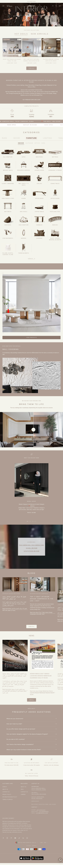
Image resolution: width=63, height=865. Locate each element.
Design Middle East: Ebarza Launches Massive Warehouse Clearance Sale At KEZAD (41, 676)
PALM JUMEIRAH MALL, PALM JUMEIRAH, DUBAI (31, 545)
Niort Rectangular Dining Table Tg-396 (12, 60)
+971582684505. (44, 811)
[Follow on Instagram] (7, 838)
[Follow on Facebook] (3, 838)
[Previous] (3, 273)
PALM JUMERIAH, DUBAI (39, 789)
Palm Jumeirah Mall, (39, 788)
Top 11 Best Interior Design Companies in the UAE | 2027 (41, 599)
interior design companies (39, 593)
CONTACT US (5, 791)
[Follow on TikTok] (19, 838)
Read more (14, 609)
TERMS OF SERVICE (7, 799)
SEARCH (4, 786)
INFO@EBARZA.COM (42, 813)
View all (31, 68)
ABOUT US (5, 789)
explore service (31, 19)
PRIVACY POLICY (6, 794)
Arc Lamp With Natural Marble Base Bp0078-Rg (31, 60)
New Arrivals (39, 34)
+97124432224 (40, 809)
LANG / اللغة (43, 842)
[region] (31, 14)
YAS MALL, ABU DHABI (31, 548)
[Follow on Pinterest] (11, 838)
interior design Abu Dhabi (11, 593)
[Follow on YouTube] (15, 838)
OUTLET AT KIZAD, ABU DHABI (31, 551)
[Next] (3, 333)
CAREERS (23, 794)
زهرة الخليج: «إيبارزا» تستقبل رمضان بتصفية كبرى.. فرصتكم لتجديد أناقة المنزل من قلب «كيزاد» (14, 676)
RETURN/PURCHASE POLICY (9, 797)
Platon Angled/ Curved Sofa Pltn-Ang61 (51, 60)
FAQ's (22, 789)
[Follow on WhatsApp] (27, 838)
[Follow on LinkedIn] (23, 838)
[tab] (4, 138)
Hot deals (21, 34)
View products (31, 337)
